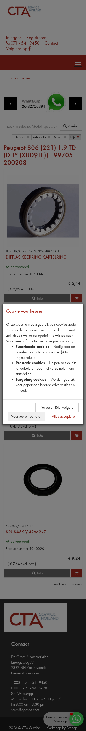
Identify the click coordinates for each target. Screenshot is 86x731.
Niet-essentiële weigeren (56, 407)
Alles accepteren (64, 416)
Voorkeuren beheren (26, 416)
